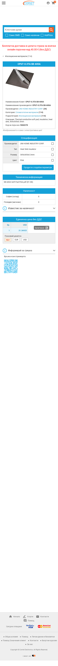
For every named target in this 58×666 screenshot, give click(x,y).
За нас (30, 644)
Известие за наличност (21, 208)
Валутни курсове (49, 640)
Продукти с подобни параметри (38, 167)
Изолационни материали (16, 56)
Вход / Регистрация (48, 3)
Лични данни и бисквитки (43, 637)
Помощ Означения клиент (14, 640)
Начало (16, 616)
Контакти (44, 616)
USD (25, 240)
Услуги (30, 616)
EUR (16, 240)
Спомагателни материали (27, 112)
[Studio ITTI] (29, 656)
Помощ (31, 621)
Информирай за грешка (20, 250)
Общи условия (11, 637)
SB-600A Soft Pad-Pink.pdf (15, 182)
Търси (51, 29)
